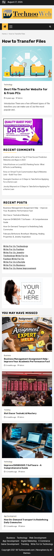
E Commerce (44, 541)
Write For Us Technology (15, 246)
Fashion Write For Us (13, 259)
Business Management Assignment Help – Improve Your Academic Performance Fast (27, 360)
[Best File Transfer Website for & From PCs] (27, 63)
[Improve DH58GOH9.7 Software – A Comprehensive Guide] (27, 440)
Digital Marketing (29, 541)
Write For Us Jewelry (13, 252)
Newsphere (41, 550)
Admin (20, 98)
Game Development (10, 544)
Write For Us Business (14, 265)
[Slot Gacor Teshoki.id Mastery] (27, 388)
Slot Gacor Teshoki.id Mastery (16, 215)
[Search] (50, 26)
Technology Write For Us (15, 256)
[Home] (5, 27)
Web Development (37, 538)
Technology (8, 85)
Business (7, 355)
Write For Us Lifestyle (14, 262)
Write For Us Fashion (13, 249)
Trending (7, 410)
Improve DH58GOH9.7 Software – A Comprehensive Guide (22, 466)
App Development (10, 516)
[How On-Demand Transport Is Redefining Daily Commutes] (27, 495)
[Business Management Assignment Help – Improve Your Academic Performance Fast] (27, 334)
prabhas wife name (11, 157)
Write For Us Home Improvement (19, 268)
